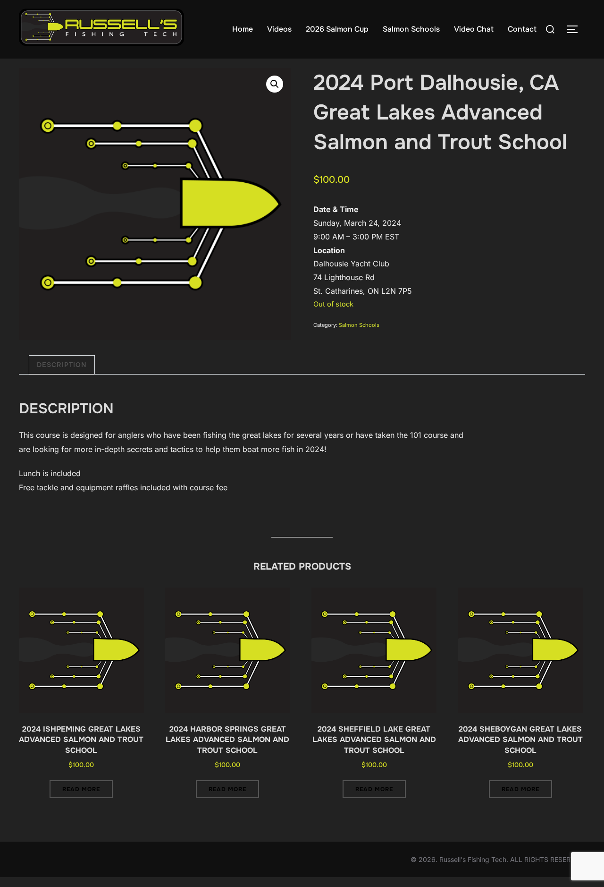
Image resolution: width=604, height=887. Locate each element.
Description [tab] (62, 364)
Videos (279, 29)
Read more (81, 789)
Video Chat (474, 29)
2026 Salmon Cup (337, 29)
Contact (522, 29)
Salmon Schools (411, 29)
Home (242, 29)
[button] (274, 84)
